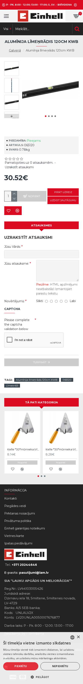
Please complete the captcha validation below (17, 324)
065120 (67, 379)
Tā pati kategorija (41, 402)
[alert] (41, 658)
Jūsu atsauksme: (16, 263)
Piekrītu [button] (20, 666)
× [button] (78, 637)
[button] (45, 116)
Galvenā (15, 50)
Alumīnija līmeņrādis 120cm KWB (36, 379)
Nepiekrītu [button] (60, 666)
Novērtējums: (14, 301)
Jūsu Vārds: (12, 247)
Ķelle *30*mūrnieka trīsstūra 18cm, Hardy (23, 449)
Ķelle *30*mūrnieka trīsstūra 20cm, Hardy (61, 449)
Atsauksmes (41, 225)
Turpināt (39, 362)
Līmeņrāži (12, 385)
